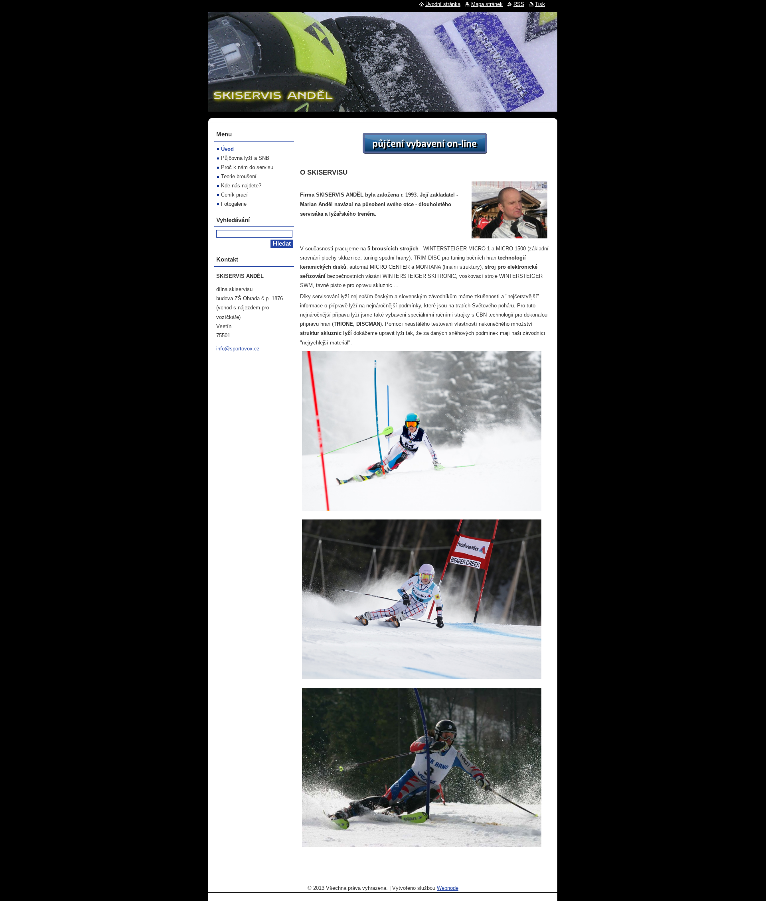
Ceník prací (234, 195)
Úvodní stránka (442, 4)
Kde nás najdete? (241, 186)
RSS (518, 4)
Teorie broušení (239, 176)
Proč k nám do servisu (247, 167)
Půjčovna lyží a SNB (245, 158)
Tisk (540, 4)
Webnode (447, 888)
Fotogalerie (234, 204)
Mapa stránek (487, 4)
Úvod (227, 149)
